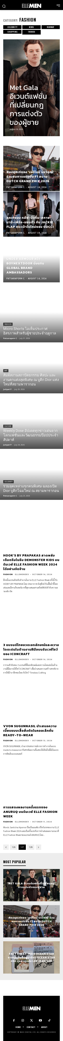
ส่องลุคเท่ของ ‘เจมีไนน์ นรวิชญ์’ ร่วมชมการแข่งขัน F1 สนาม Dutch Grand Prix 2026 (31, 921)
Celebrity (12, 27)
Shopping (12, 31)
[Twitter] (31, 1020)
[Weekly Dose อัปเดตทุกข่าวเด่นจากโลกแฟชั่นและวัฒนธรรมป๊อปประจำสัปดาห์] (31, 424)
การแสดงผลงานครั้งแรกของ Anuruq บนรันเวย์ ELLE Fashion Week (30, 812)
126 (13, 847)
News (31, 27)
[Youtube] (40, 1020)
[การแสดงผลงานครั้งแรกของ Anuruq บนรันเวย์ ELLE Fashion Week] (31, 781)
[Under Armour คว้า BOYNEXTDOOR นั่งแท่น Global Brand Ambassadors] (31, 259)
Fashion (7, 324)
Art (5, 371)
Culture (7, 426)
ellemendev (22, 574)
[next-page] (38, 847)
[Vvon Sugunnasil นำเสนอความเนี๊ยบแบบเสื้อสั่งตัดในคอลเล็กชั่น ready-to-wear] (31, 700)
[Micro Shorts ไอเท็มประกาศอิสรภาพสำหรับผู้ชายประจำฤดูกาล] (31, 317)
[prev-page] (6, 847)
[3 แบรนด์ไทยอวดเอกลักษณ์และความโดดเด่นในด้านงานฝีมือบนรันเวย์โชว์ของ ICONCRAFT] (31, 619)
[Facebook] (13, 1020)
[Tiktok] (49, 1020)
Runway (50, 27)
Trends (31, 31)
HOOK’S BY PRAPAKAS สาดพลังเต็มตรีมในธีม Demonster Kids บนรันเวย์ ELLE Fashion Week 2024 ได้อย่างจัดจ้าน (31, 562)
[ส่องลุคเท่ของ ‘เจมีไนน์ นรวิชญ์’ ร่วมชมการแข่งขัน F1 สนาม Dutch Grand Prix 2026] (31, 168)
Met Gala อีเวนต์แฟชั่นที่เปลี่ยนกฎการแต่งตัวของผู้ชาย (28, 105)
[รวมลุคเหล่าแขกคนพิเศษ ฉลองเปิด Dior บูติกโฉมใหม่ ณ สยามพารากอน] (31, 475)
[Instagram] (22, 1020)
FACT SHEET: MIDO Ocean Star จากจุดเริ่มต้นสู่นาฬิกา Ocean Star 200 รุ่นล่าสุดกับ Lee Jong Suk (31, 957)
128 (30, 847)
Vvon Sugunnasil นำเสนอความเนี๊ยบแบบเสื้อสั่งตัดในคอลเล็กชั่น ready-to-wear (30, 731)
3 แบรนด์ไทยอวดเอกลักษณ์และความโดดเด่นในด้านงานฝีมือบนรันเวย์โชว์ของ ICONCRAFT (31, 649)
